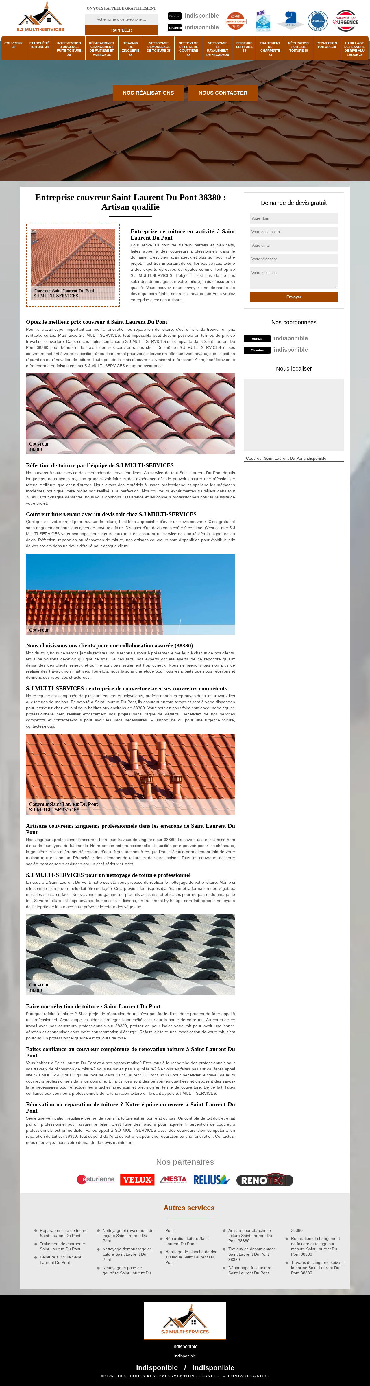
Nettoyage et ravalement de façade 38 (217, 48)
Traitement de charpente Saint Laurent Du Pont (62, 1246)
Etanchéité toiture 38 (39, 45)
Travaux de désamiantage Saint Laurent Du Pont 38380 (252, 1254)
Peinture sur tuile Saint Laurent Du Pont (60, 1259)
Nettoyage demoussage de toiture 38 (159, 46)
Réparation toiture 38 (327, 45)
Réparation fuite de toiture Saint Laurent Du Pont (64, 1233)
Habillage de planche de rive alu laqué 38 (354, 48)
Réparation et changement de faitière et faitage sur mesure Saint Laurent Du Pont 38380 (315, 1246)
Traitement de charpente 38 (270, 48)
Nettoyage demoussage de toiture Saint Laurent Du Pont (127, 1254)
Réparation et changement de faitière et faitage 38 (101, 48)
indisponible (202, 15)
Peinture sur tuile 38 (244, 46)
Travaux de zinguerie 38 (130, 48)
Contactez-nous (248, 1376)
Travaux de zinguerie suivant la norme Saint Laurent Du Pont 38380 (317, 1267)
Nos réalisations (148, 93)
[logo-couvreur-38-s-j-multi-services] (40, 18)
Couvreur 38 (13, 45)
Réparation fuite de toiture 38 (298, 46)
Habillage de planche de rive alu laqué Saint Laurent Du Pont (191, 1256)
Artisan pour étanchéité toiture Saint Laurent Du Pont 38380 (250, 1235)
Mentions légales (196, 1376)
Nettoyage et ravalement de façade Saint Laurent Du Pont (128, 1235)
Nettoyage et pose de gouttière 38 (188, 48)
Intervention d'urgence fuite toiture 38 (69, 48)
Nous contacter (223, 93)
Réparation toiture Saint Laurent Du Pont (187, 1241)
